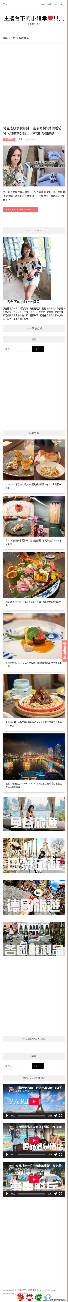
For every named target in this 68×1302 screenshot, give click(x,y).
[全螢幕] (60, 1115)
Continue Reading (25, 210)
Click (65, 651)
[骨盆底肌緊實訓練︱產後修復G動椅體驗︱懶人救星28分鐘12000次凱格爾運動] (34, 166)
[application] (34, 1101)
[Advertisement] (34, 88)
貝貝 (20, 139)
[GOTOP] (47, 1297)
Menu (9, 4)
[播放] (7, 1115)
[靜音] (55, 1115)
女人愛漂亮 (9, 139)
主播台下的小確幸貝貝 (34, 18)
